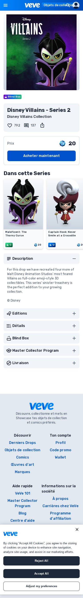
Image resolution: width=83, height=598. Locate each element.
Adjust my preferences (41, 586)
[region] (41, 559)
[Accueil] (32, 5)
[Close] (77, 529)
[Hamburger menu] (6, 5)
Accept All (41, 573)
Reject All (41, 560)
